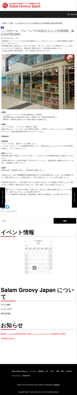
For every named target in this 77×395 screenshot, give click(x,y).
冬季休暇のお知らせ (8, 338)
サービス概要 (5, 304)
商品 (62, 371)
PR (47, 371)
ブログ (52, 371)
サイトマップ (16, 375)
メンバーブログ (6, 309)
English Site (26, 375)
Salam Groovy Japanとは (20, 371)
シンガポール (8, 211)
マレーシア (14, 211)
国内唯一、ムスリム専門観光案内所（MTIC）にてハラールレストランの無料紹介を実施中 (33, 334)
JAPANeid (56, 385)
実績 (57, 371)
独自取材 (41, 371)
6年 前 (16, 38)
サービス (33, 371)
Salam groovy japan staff (7, 38)
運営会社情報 (5, 313)
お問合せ (69, 371)
